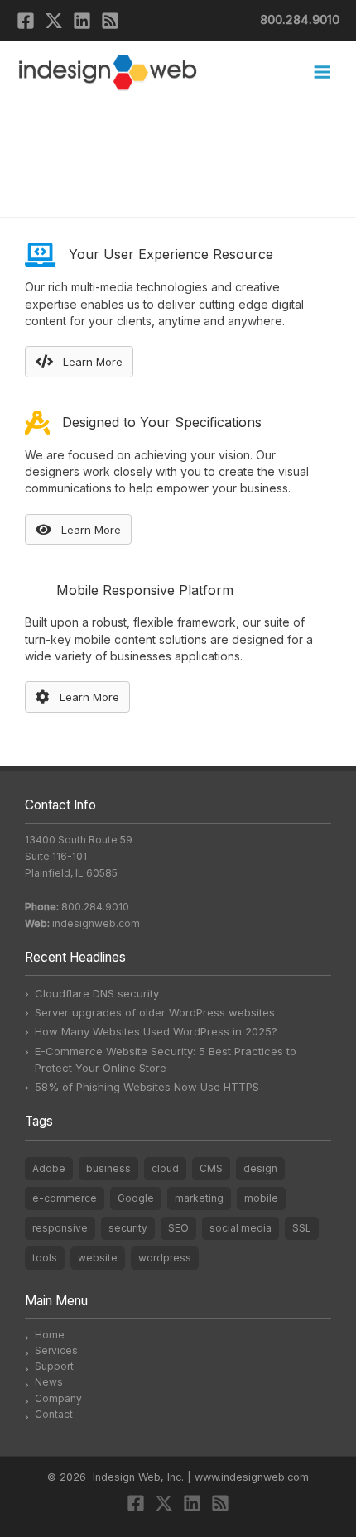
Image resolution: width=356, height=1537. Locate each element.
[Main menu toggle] (321, 72)
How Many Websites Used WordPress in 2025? (156, 1031)
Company (58, 1398)
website (98, 1257)
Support (54, 1366)
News (49, 1382)
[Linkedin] (82, 21)
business (108, 1168)
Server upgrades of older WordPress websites (155, 1012)
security (127, 1228)
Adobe (48, 1168)
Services (56, 1350)
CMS (211, 1168)
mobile (261, 1198)
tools (44, 1257)
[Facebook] (26, 21)
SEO (178, 1228)
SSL (301, 1228)
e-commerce (64, 1198)
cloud (165, 1168)
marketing (199, 1198)
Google (136, 1198)
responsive (60, 1228)
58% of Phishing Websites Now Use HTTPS (147, 1086)
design (260, 1168)
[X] (54, 21)
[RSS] (110, 21)
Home (50, 1334)
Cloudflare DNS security (97, 993)
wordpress (164, 1257)
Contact (54, 1414)
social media (240, 1228)
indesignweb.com (96, 923)
